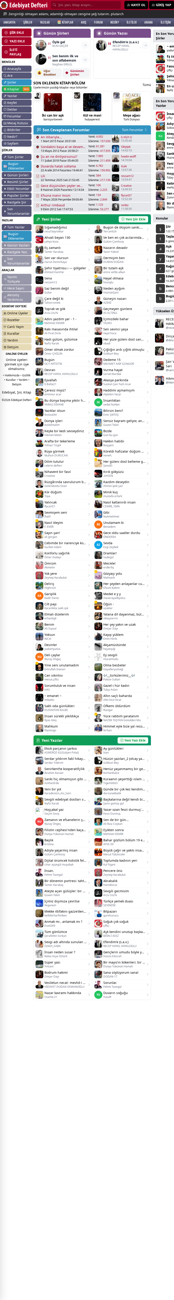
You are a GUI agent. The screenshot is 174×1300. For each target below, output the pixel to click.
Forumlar (14, 116)
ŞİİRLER (27, 22)
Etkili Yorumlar (18, 188)
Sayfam (12, 143)
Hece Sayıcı (15, 288)
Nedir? (12, 136)
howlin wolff (128, 156)
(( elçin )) (126, 137)
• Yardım (22, 380)
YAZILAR (45, 22)
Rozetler (13, 320)
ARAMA (148, 22)
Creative (126, 186)
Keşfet (12, 102)
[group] (52, 107)
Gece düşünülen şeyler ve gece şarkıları (60, 186)
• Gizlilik (25, 375)
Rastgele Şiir (16, 202)
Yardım (12, 340)
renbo (124, 205)
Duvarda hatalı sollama (58, 166)
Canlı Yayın (15, 326)
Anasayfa (14, 69)
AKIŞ (83, 22)
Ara (9, 75)
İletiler (12, 109)
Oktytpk (125, 147)
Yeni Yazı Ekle (134, 740)
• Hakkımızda (11, 375)
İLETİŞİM (166, 22)
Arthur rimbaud (53, 205)
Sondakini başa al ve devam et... (62, 147)
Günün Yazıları (18, 245)
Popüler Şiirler (18, 195)
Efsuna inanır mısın (55, 195)
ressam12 (127, 176)
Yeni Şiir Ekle (135, 219)
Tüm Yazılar (16, 227)
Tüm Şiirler (15, 157)
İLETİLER (132, 22)
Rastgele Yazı (17, 252)
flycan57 (126, 195)
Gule (124, 166)
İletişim (13, 347)
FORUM (98, 22)
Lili (43, 176)
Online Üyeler (17, 313)
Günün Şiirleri (18, 175)
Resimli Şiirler (17, 182)
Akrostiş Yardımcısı (15, 297)
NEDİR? (114, 22)
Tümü (147, 85)
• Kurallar (10, 380)
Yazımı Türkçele (13, 279)
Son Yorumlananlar (18, 211)
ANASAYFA (9, 22)
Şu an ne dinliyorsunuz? (59, 156)
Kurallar (13, 333)
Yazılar (12, 96)
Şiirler (11, 82)
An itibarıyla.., (51, 137)
